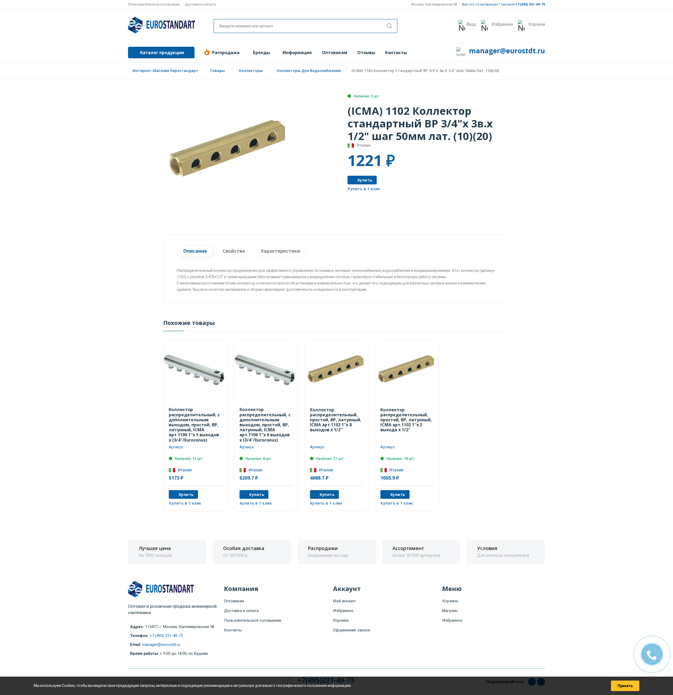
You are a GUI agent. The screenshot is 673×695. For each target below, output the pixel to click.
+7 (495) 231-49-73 (166, 635)
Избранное (343, 610)
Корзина (341, 620)
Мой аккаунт (344, 601)
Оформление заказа (351, 630)
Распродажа (225, 52)
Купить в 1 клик (364, 188)
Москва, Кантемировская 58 (434, 4)
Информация (297, 52)
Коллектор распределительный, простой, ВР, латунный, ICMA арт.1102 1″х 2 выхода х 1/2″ (406, 420)
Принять (625, 686)
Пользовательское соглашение (154, 4)
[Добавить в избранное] (386, 180)
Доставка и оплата (200, 4)
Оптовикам (334, 52)
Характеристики (280, 251)
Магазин (449, 610)
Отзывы (366, 52)
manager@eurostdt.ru (507, 50)
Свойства (234, 251)
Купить (365, 180)
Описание (195, 251)
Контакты (396, 52)
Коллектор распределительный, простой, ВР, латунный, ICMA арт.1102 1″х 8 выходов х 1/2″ (335, 420)
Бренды (261, 52)
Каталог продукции (162, 52)
